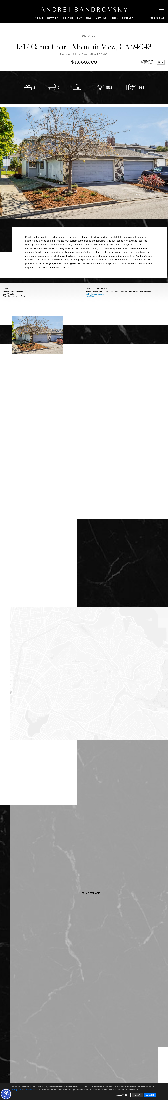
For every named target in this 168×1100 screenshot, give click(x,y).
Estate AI (53, 18)
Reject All (137, 1095)
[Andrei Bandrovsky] (84, 9)
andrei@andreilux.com (95, 294)
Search (68, 18)
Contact (127, 18)
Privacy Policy (17, 1090)
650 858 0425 (156, 18)
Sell (89, 18)
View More (90, 296)
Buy (79, 18)
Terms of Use (30, 1090)
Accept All (150, 1095)
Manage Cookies (122, 1095)
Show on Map (91, 893)
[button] (6, 1094)
